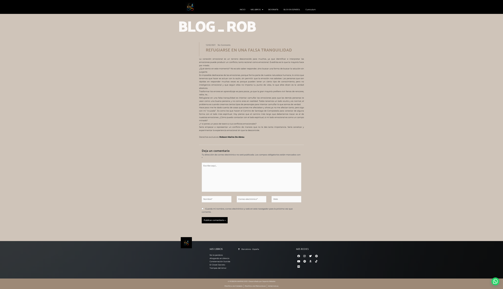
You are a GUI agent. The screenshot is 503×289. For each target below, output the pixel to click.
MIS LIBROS (256, 9)
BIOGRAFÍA (273, 9)
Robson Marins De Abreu (231, 137)
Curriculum (310, 9)
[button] (495, 281)
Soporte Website (268, 281)
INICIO (242, 9)
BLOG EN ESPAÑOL (292, 9)
